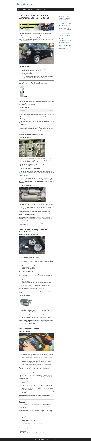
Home (19, 9)
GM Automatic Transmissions (27, 9)
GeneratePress (53, 439)
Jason (60, 14)
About (45, 9)
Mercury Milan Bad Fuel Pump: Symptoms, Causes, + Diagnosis (32, 432)
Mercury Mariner (23, 431)
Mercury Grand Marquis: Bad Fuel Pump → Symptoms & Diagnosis (32, 433)
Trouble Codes (39, 9)
